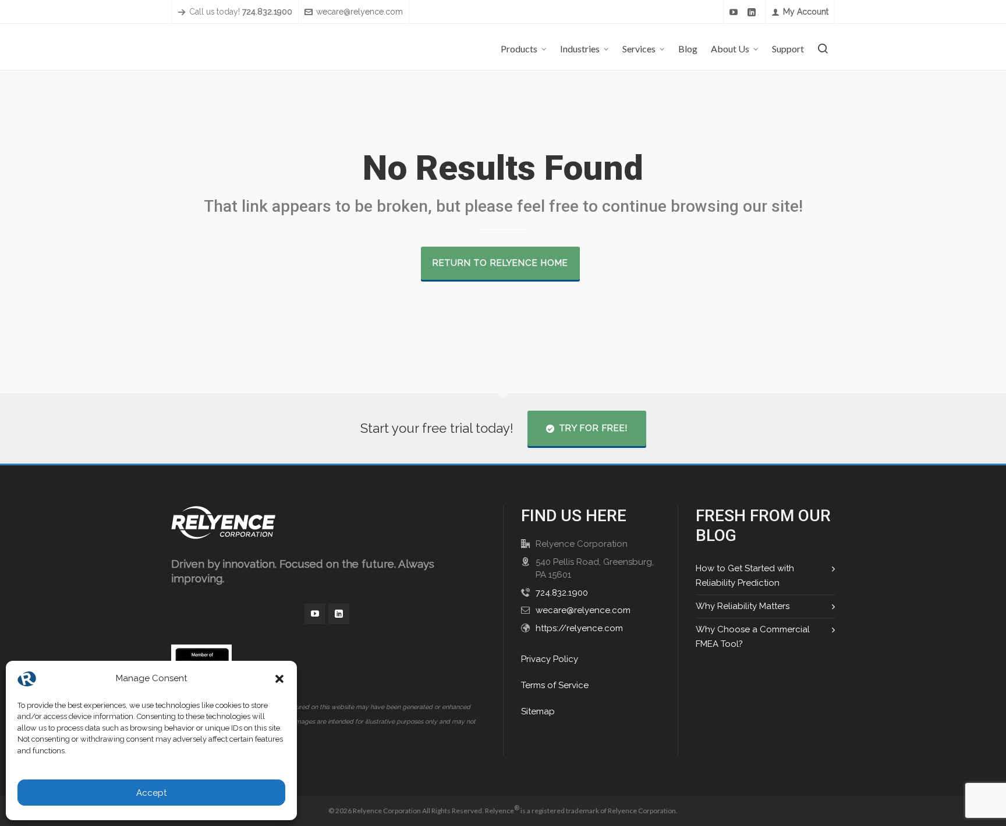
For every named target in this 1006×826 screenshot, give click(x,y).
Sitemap (538, 711)
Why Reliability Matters (742, 606)
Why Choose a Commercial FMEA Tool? (753, 636)
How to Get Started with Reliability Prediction (745, 575)
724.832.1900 (562, 593)
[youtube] (735, 12)
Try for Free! (593, 428)
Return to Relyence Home (500, 263)
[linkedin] (753, 12)
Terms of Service (555, 685)
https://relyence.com (579, 628)
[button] (279, 679)
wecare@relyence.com (359, 11)
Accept (151, 793)
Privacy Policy (549, 659)
